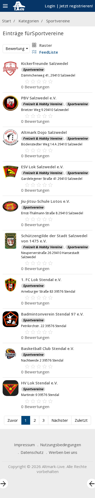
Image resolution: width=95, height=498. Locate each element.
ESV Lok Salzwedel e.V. (42, 166)
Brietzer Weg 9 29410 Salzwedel (45, 110)
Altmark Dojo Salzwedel (44, 132)
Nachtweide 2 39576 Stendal (42, 360)
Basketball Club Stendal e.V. (47, 348)
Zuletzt (81, 420)
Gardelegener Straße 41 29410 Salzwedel (51, 178)
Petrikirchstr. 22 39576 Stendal (43, 326)
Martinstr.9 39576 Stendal (40, 395)
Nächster (59, 420)
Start (6, 20)
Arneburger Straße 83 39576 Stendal (48, 291)
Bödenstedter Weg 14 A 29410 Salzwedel (51, 144)
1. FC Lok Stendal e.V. (41, 279)
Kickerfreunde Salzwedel (44, 63)
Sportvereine (58, 20)
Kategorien (28, 20)
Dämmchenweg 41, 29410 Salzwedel (48, 75)
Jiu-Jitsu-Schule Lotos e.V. (45, 201)
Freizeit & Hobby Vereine (42, 104)
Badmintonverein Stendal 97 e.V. (52, 314)
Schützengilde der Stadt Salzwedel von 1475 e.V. (54, 238)
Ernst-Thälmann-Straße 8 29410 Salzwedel (52, 213)
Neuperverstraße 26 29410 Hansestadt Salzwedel (50, 255)
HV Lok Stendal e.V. (39, 382)
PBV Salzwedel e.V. (38, 97)
